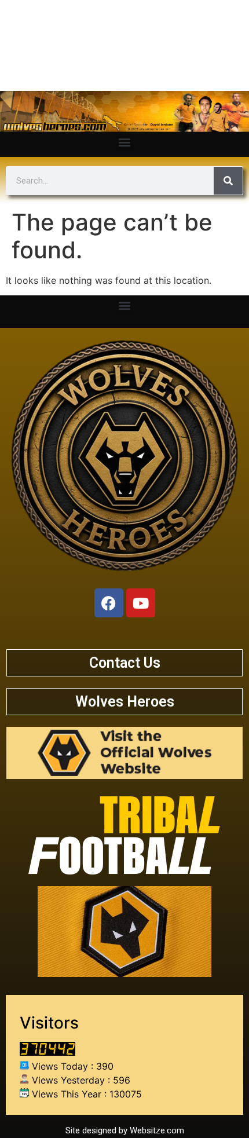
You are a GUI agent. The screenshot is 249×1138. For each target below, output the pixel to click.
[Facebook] (108, 602)
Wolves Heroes (124, 701)
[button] (124, 141)
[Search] (228, 181)
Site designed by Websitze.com (124, 1130)
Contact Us (124, 662)
